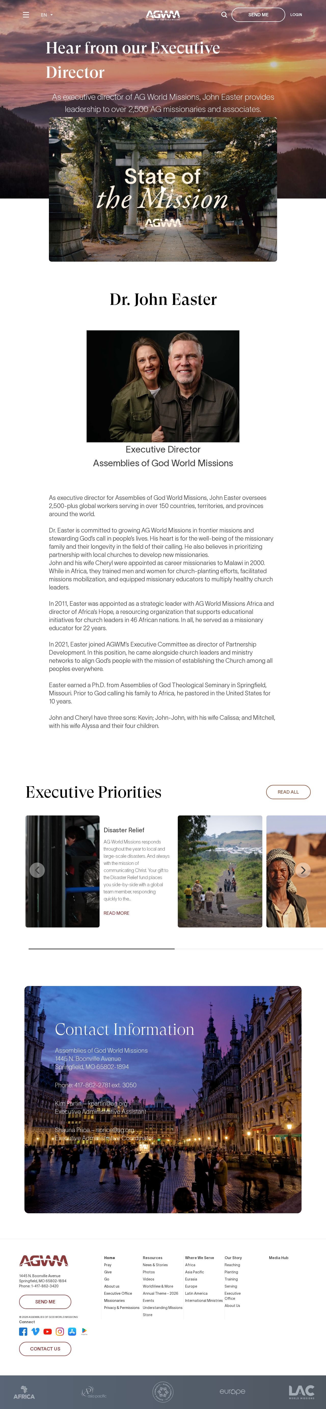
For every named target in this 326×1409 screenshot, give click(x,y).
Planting (231, 1272)
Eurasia (191, 1279)
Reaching (232, 1265)
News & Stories (155, 1265)
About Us (232, 1306)
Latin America (196, 1293)
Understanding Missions (163, 1308)
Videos (148, 1279)
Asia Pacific (194, 1272)
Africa (190, 1265)
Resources (152, 1258)
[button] (37, 870)
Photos (149, 1272)
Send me (258, 14)
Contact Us (45, 1348)
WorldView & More (158, 1286)
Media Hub (278, 1258)
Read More (116, 913)
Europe (191, 1286)
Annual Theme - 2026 (160, 1293)
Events (148, 1301)
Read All (288, 792)
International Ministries (204, 1301)
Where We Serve (199, 1258)
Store (147, 1315)
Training (231, 1279)
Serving (231, 1286)
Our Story (233, 1258)
